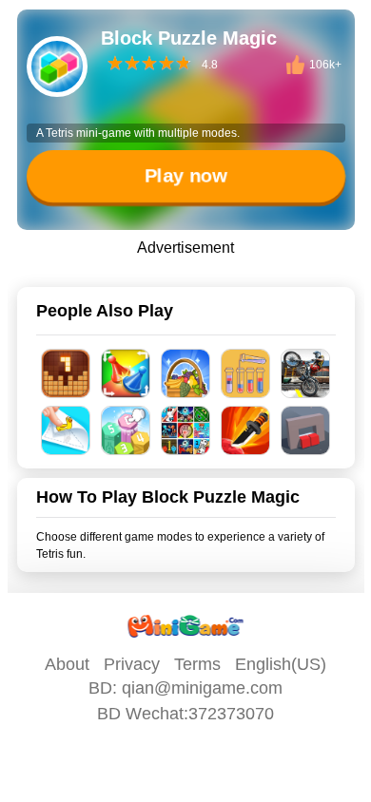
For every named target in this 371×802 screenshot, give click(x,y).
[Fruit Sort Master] (186, 373)
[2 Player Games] (186, 430)
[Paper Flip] (66, 430)
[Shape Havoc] (306, 430)
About (67, 664)
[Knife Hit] (246, 430)
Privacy (132, 664)
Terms (197, 664)
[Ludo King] (126, 373)
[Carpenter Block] (66, 373)
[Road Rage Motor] (306, 373)
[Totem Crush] (126, 430)
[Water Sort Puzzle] (246, 373)
